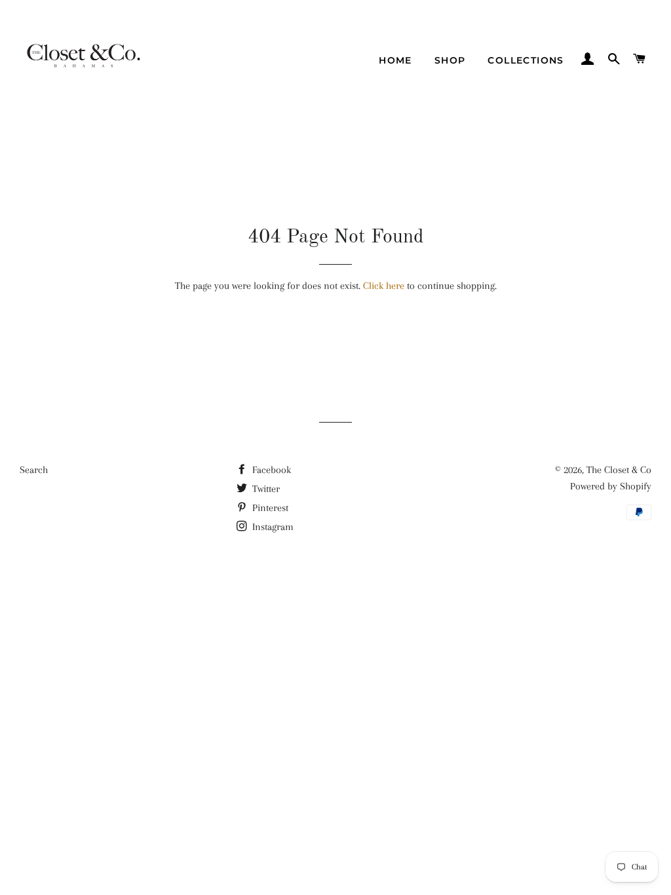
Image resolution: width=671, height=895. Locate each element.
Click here (383, 286)
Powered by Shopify (610, 486)
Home (395, 60)
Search (34, 470)
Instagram (272, 527)
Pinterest (269, 508)
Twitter (265, 489)
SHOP (450, 60)
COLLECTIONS (526, 60)
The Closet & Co (618, 470)
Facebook (270, 470)
